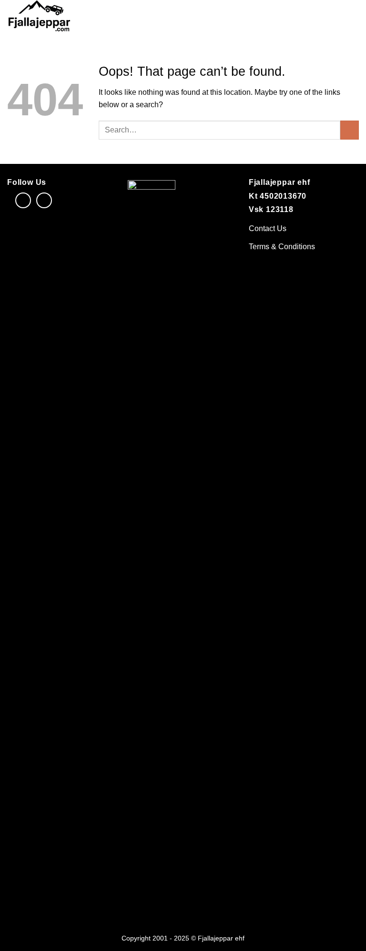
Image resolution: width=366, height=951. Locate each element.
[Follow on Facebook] (23, 200)
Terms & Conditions (282, 247)
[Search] (336, 17)
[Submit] (349, 130)
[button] (353, 17)
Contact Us (267, 228)
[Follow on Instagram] (44, 200)
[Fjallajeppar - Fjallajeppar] (59, 17)
